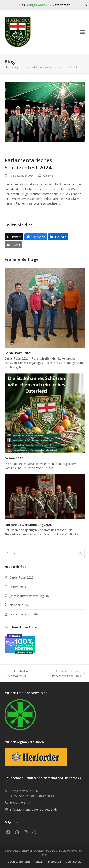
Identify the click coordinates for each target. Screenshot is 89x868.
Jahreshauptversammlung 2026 (28, 525)
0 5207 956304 (20, 803)
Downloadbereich (19, 861)
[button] (82, 32)
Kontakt (38, 861)
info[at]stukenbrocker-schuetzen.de (34, 809)
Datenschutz (74, 861)
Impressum (55, 861)
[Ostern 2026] (45, 413)
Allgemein (49, 175)
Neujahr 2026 (19, 605)
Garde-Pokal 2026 (18, 353)
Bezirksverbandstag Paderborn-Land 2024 (60, 673)
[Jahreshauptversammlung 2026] (45, 497)
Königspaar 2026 (40, 4)
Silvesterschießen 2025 (25, 614)
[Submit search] (80, 554)
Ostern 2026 (14, 458)
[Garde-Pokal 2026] (45, 307)
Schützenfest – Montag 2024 (16, 673)
